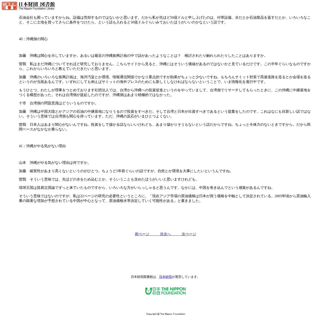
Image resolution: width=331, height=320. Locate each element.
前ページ (147, 234)
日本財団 (165, 277)
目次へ (171, 234)
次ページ (189, 234)
